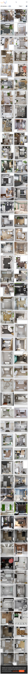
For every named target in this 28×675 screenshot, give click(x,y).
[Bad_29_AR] (7, 317)
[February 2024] (20, 29)
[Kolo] (20, 262)
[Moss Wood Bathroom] (7, 508)
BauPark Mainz (21, 308)
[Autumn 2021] (20, 221)
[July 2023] (20, 70)
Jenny (19, 568)
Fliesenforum (7, 281)
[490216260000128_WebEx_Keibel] (7, 563)
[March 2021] (20, 207)
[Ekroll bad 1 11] (20, 577)
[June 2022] (7, 180)
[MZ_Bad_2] (20, 317)
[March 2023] (7, 97)
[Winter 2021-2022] (7, 234)
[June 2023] (7, 84)
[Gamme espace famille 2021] (20, 631)
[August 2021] (20, 234)
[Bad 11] (7, 467)
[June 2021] (7, 248)
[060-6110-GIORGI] (7, 549)
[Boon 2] (7, 303)
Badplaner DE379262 (9, 404)
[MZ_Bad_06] (20, 412)
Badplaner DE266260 (9, 486)
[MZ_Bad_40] (20, 371)
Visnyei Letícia (7, 390)
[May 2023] (20, 84)
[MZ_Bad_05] (7, 412)
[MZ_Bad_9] (7, 344)
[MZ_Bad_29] (20, 303)
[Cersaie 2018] (7, 495)
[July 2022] (20, 166)
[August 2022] (7, 166)
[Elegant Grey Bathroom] (20, 481)
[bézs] (7, 385)
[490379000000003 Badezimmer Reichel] (7, 399)
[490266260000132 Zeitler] (7, 481)
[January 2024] (7, 43)
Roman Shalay (21, 294)
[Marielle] (20, 590)
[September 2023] (7, 56)
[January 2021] (20, 549)
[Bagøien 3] (7, 604)
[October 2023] (20, 56)
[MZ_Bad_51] (20, 440)
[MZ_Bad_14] (20, 385)
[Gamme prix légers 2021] (7, 659)
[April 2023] (20, 97)
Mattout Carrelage (8, 541)
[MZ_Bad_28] (20, 426)
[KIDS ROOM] (20, 111)
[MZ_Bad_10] (20, 344)
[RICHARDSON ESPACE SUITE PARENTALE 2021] (20, 618)
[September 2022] (20, 152)
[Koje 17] (20, 289)
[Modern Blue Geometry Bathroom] (20, 495)
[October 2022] (7, 152)
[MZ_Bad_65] (20, 453)
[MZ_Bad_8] (20, 330)
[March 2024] (7, 29)
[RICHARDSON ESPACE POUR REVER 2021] (7, 618)
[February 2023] (7, 111)
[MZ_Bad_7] (7, 330)
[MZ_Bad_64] (7, 453)
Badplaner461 (21, 609)
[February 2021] (7, 207)
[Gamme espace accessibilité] (7, 536)
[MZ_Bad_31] (20, 358)
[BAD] (7, 275)
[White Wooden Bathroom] (7, 193)
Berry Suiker (6, 308)
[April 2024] (20, 15)
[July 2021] (7, 221)
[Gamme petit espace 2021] (20, 645)
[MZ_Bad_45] (7, 440)
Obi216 (5, 568)
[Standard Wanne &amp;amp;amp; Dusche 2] (7, 590)
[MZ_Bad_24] (7, 426)
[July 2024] (20, 275)
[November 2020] (7, 522)
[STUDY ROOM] (7, 125)
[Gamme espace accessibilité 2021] (7, 631)
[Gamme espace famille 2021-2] (7, 645)
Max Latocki (7, 596)
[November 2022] (20, 139)
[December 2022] (7, 139)
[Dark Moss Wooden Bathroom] (20, 508)
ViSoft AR (6, 21)
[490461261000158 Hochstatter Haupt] (20, 604)
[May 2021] (20, 248)
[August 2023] (7, 70)
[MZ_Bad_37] (7, 371)
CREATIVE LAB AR (22, 116)
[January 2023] (20, 125)
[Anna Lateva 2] (7, 577)
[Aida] (20, 563)
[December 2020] (20, 522)
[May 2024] (20, 467)
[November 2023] (20, 43)
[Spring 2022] (20, 180)
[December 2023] (7, 289)
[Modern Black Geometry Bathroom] (20, 193)
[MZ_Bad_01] (20, 399)
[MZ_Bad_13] (7, 358)
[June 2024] (7, 15)
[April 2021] (7, 262)
